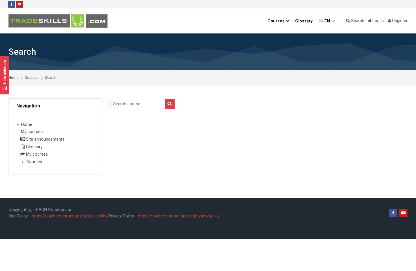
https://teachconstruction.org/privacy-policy (179, 216)
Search (50, 78)
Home (13, 78)
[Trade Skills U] (58, 21)
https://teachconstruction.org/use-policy (69, 216)
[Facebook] (11, 4)
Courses (31, 78)
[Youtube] (19, 4)
